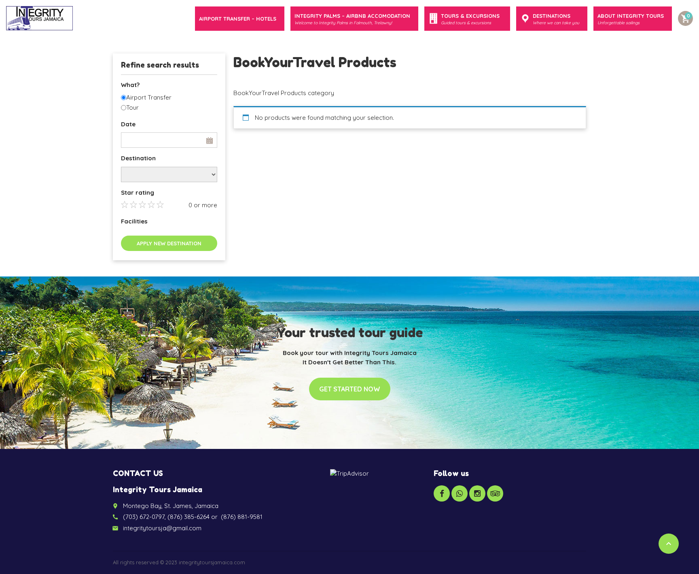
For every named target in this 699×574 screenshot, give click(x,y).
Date (128, 124)
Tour (132, 107)
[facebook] (442, 493)
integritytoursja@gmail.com (162, 528)
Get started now (349, 389)
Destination (138, 158)
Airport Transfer (149, 97)
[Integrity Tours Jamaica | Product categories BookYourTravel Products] (39, 18)
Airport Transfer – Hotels (237, 18)
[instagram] (477, 493)
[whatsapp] (459, 493)
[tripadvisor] (495, 493)
